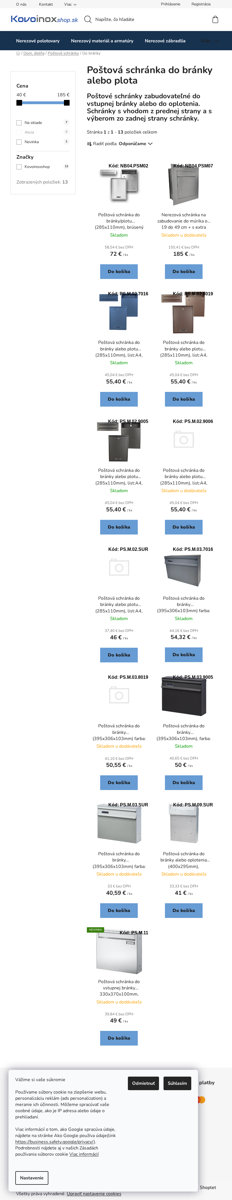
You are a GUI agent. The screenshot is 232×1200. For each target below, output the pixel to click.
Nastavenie (32, 1178)
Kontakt (46, 4)
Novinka (46, 142)
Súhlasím (177, 1083)
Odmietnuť (143, 1083)
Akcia (46, 132)
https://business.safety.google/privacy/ (54, 1142)
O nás (21, 4)
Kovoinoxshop (46, 166)
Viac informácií (84, 1154)
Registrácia (201, 4)
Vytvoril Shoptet (199, 1187)
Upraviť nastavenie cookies (94, 1194)
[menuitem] (37, 41)
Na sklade (46, 122)
